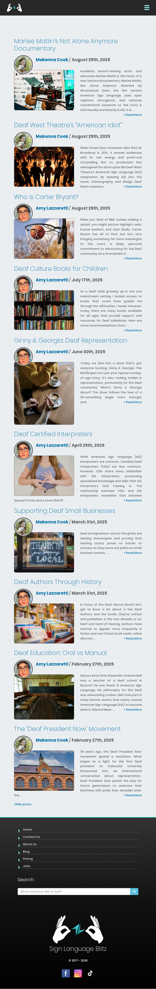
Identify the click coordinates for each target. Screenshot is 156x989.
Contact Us (31, 837)
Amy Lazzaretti (52, 208)
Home (27, 829)
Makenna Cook (52, 60)
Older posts (22, 804)
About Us (30, 844)
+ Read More (133, 115)
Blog (26, 852)
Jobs (26, 866)
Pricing (28, 859)
